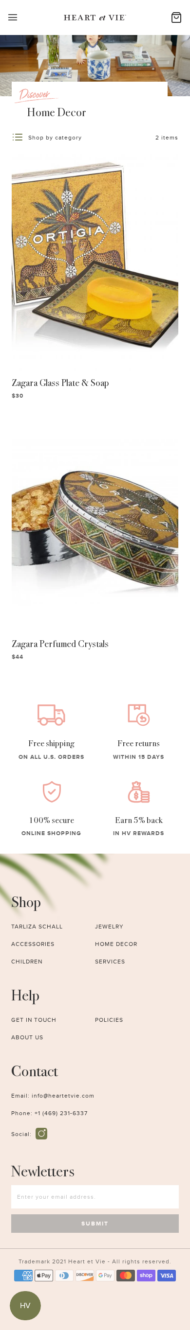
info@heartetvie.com (63, 1095)
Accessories (33, 944)
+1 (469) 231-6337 (61, 1113)
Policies (109, 1019)
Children (26, 961)
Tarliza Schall (37, 926)
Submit (95, 1223)
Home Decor (116, 944)
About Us (27, 1037)
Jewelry (109, 926)
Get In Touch (34, 1019)
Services (110, 961)
